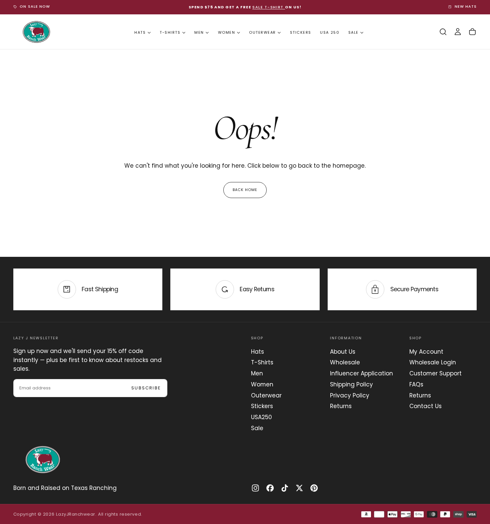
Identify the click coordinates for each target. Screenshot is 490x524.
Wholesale (345, 362)
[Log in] (457, 32)
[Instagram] (255, 488)
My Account (426, 352)
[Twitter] (299, 488)
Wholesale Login (432, 362)
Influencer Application (361, 373)
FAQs (416, 384)
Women (226, 32)
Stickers (300, 32)
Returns (341, 406)
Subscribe (146, 388)
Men (199, 32)
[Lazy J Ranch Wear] (42, 460)
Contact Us (425, 406)
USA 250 (329, 32)
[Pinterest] (314, 488)
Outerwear (262, 32)
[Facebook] (270, 488)
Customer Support (435, 373)
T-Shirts (170, 32)
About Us (342, 352)
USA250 (261, 417)
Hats (140, 32)
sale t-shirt (268, 7)
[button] (443, 32)
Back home (245, 189)
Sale (353, 32)
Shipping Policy (351, 384)
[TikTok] (284, 488)
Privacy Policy (349, 395)
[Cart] (472, 32)
